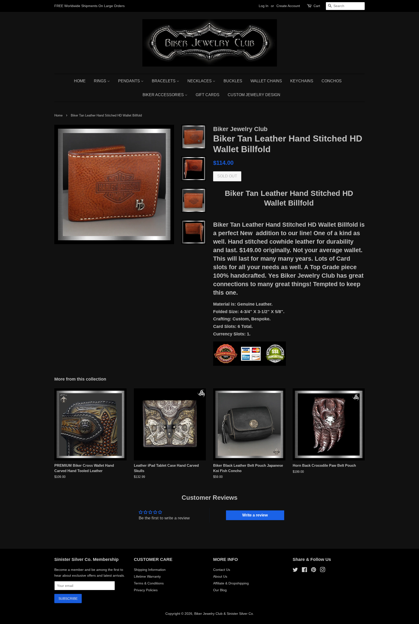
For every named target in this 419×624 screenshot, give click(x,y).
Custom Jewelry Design (254, 95)
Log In (263, 6)
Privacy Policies (146, 590)
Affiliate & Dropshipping (231, 583)
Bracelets (164, 81)
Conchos (332, 81)
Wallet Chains (266, 81)
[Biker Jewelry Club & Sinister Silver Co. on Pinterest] (313, 571)
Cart (317, 6)
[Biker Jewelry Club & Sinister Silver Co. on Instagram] (322, 571)
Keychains (301, 81)
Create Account (288, 6)
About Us (220, 576)
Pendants (129, 81)
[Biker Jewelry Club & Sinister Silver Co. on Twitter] (295, 571)
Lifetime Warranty (147, 576)
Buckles (233, 81)
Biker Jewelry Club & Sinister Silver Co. (224, 614)
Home (80, 81)
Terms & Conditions (149, 583)
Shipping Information (150, 570)
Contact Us (221, 570)
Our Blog (220, 590)
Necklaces (200, 81)
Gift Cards (207, 95)
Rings (100, 81)
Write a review (255, 515)
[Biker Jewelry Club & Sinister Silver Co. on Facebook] (304, 571)
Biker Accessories (164, 95)
